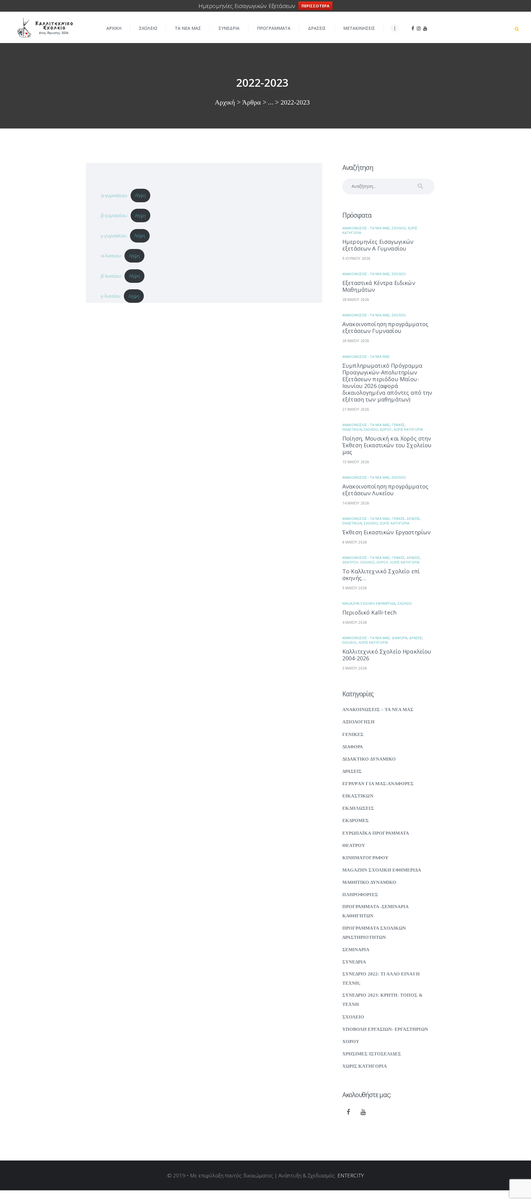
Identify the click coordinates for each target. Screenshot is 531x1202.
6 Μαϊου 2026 (354, 542)
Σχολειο (399, 228)
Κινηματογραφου (365, 857)
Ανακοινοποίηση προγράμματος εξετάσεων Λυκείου (385, 489)
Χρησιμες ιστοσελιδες (371, 1053)
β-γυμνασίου (114, 215)
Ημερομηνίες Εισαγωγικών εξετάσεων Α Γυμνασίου (377, 245)
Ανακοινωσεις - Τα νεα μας (366, 228)
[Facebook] (348, 1112)
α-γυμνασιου (114, 195)
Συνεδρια (354, 961)
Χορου (385, 429)
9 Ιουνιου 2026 (356, 258)
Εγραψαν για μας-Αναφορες (378, 783)
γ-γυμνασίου (114, 235)
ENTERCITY (350, 1175)
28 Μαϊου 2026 (355, 299)
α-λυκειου (111, 256)
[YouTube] (363, 1112)
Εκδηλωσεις (358, 808)
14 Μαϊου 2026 (355, 503)
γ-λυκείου (111, 296)
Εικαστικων (352, 429)
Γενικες (398, 424)
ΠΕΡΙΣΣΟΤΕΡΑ (315, 6)
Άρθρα (251, 102)
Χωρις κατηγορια (408, 429)
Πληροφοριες (360, 894)
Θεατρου (350, 562)
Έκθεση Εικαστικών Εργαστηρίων (386, 532)
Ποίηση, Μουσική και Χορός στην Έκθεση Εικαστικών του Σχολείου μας (387, 445)
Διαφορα (399, 637)
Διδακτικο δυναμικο (369, 759)
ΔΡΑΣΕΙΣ (413, 518)
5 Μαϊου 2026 (354, 588)
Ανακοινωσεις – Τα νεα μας (377, 709)
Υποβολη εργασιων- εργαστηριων (385, 1029)
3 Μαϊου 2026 (354, 668)
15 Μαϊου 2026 (355, 462)
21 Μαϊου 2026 (355, 409)
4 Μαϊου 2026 (354, 622)
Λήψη (140, 195)
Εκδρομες (355, 820)
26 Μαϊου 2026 (355, 340)
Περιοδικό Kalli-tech (369, 612)
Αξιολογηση (358, 721)
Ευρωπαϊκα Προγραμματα (375, 833)
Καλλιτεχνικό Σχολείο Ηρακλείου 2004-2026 (386, 655)
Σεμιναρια (356, 949)
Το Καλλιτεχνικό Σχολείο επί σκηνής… (381, 574)
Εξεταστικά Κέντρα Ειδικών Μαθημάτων (378, 286)
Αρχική (225, 102)
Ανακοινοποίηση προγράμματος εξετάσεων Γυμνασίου (385, 327)
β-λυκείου (111, 276)
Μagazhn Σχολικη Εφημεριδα (368, 603)
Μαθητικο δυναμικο (369, 882)
